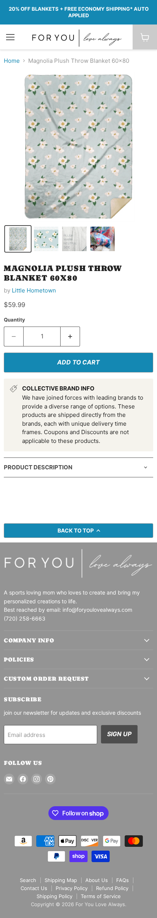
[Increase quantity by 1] (70, 336)
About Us (96, 880)
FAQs (122, 880)
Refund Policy (112, 888)
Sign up (119, 734)
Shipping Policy (54, 896)
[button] (18, 239)
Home (12, 60)
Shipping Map (61, 880)
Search (28, 880)
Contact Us (34, 888)
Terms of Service (101, 896)
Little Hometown (34, 290)
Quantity (14, 320)
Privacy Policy (72, 888)
